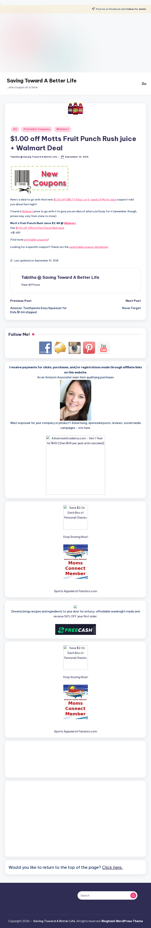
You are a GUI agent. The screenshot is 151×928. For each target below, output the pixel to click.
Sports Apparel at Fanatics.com (75, 591)
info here (84, 428)
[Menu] (144, 83)
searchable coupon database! (88, 247)
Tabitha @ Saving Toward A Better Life (60, 277)
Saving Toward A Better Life (41, 81)
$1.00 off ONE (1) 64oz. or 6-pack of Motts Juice (84, 199)
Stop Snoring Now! (75, 537)
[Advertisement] (75, 42)
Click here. (112, 867)
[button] (30, 284)
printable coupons (36, 239)
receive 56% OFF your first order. (75, 616)
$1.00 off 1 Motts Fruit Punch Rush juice (40, 228)
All (15, 129)
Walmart (62, 129)
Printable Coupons (37, 129)
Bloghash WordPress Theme (122, 921)
